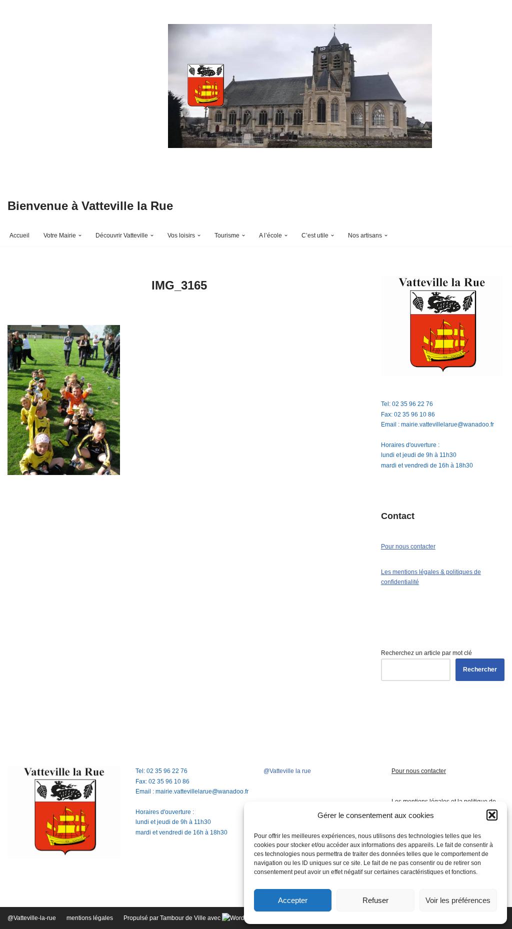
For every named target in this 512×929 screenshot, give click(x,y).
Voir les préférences (458, 900)
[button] (492, 815)
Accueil (20, 235)
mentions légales (89, 918)
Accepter (293, 900)
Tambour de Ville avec (191, 918)
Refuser (375, 900)
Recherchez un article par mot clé (426, 653)
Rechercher (480, 669)
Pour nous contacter (408, 546)
